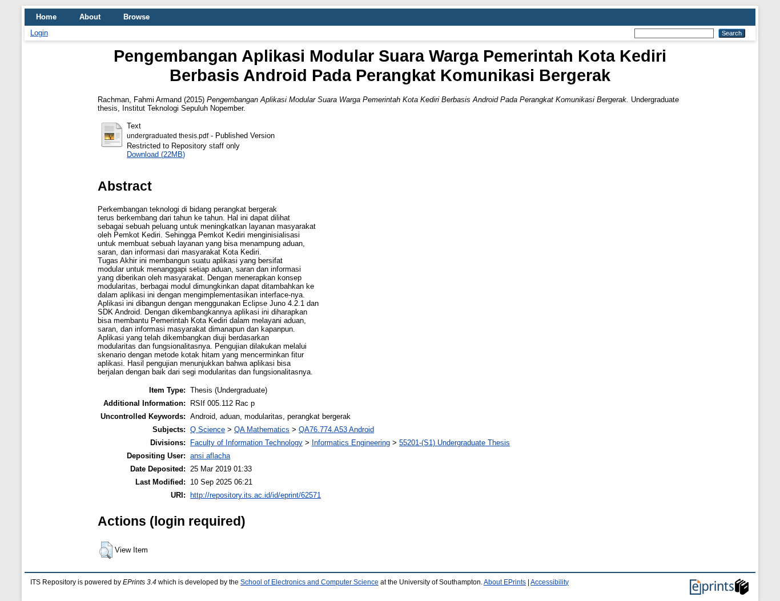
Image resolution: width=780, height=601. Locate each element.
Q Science (207, 429)
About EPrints (505, 582)
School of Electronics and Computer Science (309, 582)
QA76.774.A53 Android (336, 429)
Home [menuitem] (46, 17)
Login (39, 33)
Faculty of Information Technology (246, 442)
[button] (105, 550)
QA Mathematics (262, 429)
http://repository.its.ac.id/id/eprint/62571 (255, 495)
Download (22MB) (156, 154)
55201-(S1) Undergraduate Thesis (454, 442)
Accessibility (549, 582)
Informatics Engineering (351, 442)
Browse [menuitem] (136, 17)
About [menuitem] (89, 17)
